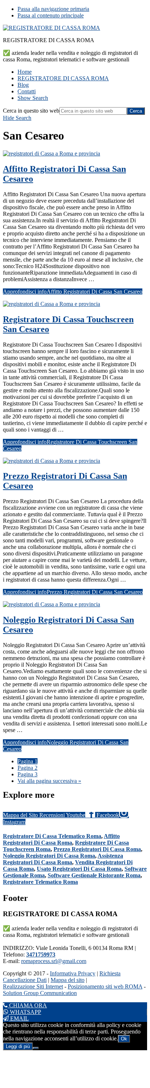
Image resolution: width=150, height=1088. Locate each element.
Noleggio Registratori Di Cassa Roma (49, 856)
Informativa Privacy (72, 973)
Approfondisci (72, 291)
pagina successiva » (49, 781)
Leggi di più (18, 1046)
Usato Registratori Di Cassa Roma (79, 869)
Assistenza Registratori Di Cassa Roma (63, 859)
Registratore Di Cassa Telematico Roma (52, 836)
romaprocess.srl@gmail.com (53, 961)
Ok (124, 1039)
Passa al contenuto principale (50, 15)
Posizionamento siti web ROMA (105, 986)
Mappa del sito (67, 980)
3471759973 (40, 954)
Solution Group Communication (40, 993)
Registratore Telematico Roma (40, 882)
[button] (32, 98)
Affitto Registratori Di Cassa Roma (61, 839)
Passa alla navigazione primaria (53, 9)
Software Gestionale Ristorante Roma (94, 875)
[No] (36, 1048)
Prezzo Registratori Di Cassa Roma (97, 849)
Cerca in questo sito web (31, 111)
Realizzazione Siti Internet (33, 986)
